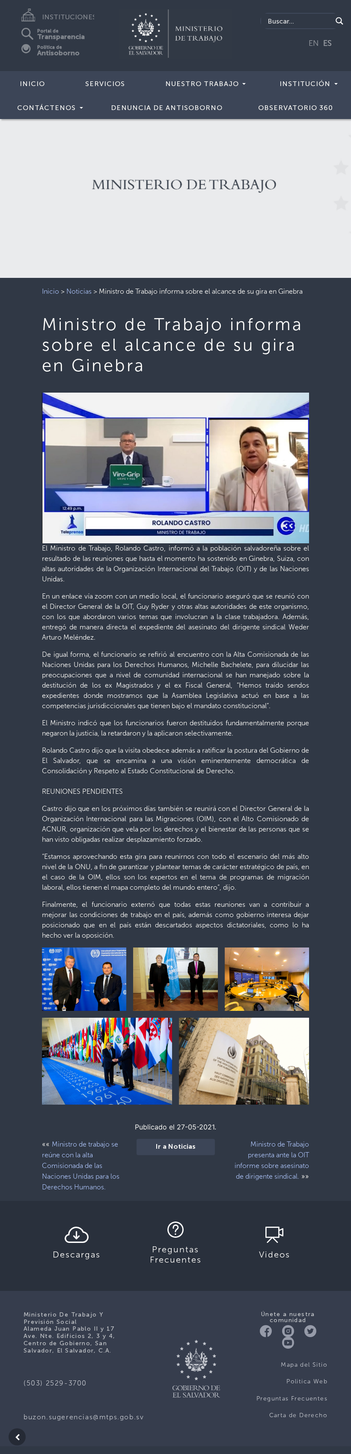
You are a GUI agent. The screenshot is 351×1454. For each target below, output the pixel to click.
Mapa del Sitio (304, 1364)
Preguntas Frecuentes (291, 1398)
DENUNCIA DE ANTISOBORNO (167, 108)
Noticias (79, 291)
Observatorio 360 (295, 108)
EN (314, 43)
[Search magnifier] (339, 21)
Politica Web (306, 1381)
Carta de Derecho (298, 1415)
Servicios (105, 84)
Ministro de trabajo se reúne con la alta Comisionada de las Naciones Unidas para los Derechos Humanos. (80, 1165)
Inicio (32, 84)
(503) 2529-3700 (55, 1383)
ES (327, 43)
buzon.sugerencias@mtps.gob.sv (84, 1417)
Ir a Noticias (176, 1147)
